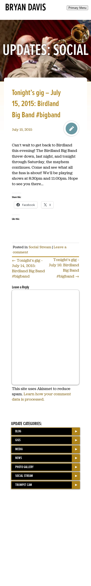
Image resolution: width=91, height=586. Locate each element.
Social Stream (40, 247)
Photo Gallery (24, 467)
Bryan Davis (25, 7)
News (18, 458)
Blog (18, 431)
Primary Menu (77, 7)
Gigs (18, 440)
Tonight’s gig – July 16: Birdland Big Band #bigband (64, 268)
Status (71, 128)
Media (19, 449)
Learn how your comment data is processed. (41, 396)
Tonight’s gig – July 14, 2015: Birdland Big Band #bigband (28, 268)
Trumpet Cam (23, 485)
